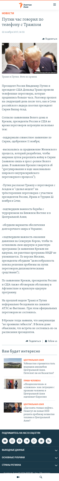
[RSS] (49, 441)
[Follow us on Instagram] (12, 441)
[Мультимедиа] (18, 477)
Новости (8, 13)
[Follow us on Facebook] (19, 441)
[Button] (49, 39)
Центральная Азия (34, 360)
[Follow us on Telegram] (27, 441)
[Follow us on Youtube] (5, 441)
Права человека (32, 381)
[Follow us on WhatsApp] (34, 441)
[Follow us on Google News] (41, 441)
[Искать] (41, 477)
